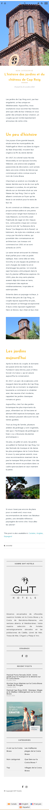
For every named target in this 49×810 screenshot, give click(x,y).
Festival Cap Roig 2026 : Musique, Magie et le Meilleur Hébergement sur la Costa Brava (24, 692)
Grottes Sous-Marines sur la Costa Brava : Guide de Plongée (24, 684)
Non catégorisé (24, 71)
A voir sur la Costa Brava (14, 749)
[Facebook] (22, 656)
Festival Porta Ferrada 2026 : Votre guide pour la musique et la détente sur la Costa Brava (24, 677)
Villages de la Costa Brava (33, 769)
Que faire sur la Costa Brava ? (31, 761)
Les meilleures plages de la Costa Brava (33, 751)
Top (8, 768)
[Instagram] (5, 3)
